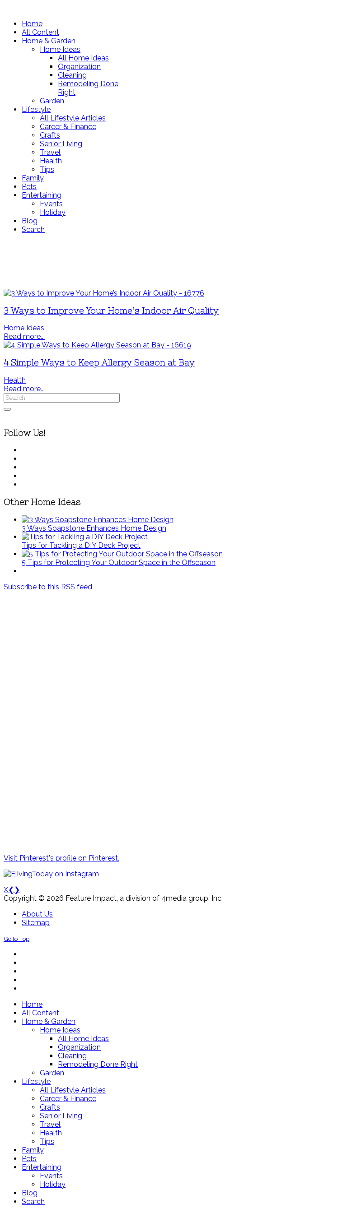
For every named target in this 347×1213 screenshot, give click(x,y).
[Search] (7, 409)
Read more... (24, 336)
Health (15, 380)
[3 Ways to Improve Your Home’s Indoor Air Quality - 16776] (104, 293)
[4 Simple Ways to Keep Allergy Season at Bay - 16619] (97, 345)
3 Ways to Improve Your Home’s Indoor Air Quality (111, 310)
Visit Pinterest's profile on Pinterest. (61, 858)
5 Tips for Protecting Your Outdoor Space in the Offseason (119, 562)
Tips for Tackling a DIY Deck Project (81, 545)
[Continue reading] (98, 519)
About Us (37, 914)
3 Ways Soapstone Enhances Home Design (94, 528)
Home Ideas (24, 328)
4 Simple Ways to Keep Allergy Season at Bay (99, 362)
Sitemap (36, 922)
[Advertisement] (173, 261)
